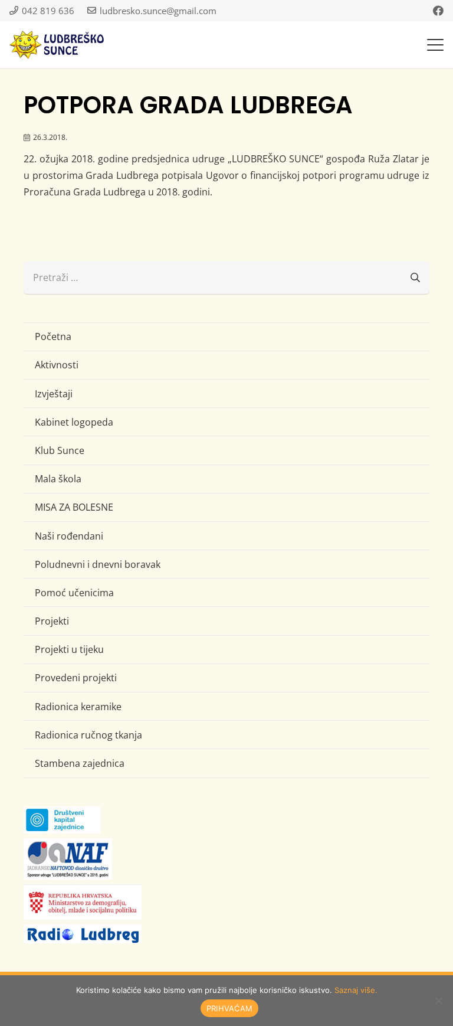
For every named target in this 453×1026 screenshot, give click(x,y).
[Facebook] (438, 10)
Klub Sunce (59, 450)
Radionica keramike (78, 706)
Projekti (52, 621)
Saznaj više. (356, 990)
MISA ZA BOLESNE (74, 507)
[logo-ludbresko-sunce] (56, 45)
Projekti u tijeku (69, 649)
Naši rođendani (69, 536)
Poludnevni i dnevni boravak (97, 564)
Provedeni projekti (76, 677)
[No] (438, 1001)
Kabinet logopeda (74, 422)
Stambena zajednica (79, 763)
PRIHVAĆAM (229, 1008)
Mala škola (58, 478)
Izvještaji (54, 393)
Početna (53, 336)
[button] (435, 45)
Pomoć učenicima (74, 592)
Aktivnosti (56, 364)
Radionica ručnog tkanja (88, 734)
